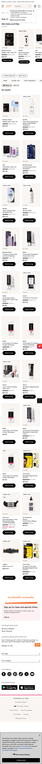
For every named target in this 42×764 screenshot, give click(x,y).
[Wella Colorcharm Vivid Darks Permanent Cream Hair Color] (31, 421)
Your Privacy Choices (23, 754)
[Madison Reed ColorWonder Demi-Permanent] (31, 157)
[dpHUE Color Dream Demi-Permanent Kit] (11, 200)
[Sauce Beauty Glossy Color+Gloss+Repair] (31, 509)
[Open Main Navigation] (3, 6)
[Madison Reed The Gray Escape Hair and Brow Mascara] (11, 244)
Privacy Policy (24, 746)
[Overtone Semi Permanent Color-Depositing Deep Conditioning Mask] (11, 511)
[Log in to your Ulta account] (35, 6)
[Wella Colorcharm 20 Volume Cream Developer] (11, 333)
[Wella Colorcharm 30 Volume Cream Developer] (11, 419)
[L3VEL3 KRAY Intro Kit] (11, 554)
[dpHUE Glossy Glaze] (31, 199)
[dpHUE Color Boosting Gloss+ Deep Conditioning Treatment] (26, 44)
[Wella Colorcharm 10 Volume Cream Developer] (31, 333)
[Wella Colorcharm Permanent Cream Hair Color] (31, 244)
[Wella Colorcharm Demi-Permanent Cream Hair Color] (11, 289)
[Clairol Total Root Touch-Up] (31, 287)
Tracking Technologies (10, 750)
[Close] (39, 735)
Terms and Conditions (25, 748)
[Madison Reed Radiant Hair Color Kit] (9, 43)
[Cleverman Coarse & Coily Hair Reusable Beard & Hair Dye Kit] (31, 557)
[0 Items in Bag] (39, 6)
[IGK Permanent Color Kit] (11, 156)
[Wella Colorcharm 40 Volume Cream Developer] (11, 465)
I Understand (21, 760)
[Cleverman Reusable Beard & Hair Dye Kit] (31, 466)
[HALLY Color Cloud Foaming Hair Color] (11, 377)
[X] (33, 11)
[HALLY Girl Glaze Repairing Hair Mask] (31, 377)
